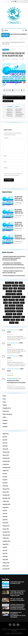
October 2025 (6, 464)
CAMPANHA (22, 285)
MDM (10, 302)
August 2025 (6, 470)
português (5, 49)
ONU (6, 305)
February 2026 (6, 452)
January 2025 (6, 492)
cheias (15, 288)
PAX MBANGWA (19, 308)
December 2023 (6, 532)
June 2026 (5, 440)
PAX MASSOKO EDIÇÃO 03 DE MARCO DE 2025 (19, 198)
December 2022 (6, 569)
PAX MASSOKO (19, 305)
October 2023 (6, 538)
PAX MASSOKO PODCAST (9, 308)
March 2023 (5, 559)
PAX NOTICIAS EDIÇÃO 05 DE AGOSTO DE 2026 (14, 268)
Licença (8, 633)
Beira (16, 282)
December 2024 (6, 495)
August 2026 (6, 433)
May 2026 (5, 443)
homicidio (21, 299)
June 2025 (5, 476)
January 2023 (6, 565)
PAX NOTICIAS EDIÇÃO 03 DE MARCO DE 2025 (19, 211)
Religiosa (5, 423)
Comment (6, 138)
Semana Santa (6, 319)
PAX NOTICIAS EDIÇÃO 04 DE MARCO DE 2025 (19, 224)
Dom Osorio (19, 294)
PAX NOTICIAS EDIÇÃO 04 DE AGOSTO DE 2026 (14, 275)
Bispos (21, 282)
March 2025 (5, 486)
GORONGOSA (11, 299)
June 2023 (5, 550)
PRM (15, 314)
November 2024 (6, 498)
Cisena (4, 399)
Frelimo (23, 297)
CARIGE (10, 288)
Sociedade (5, 426)
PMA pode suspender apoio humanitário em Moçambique (17, 599)
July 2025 (5, 473)
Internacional (6, 411)
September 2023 (6, 541)
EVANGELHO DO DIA (16, 297)
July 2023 (5, 547)
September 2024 (6, 504)
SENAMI (12, 319)
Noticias (22, 302)
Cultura (4, 402)
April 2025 (5, 483)
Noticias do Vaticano (7, 414)
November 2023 (6, 535)
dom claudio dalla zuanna (10, 294)
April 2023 (5, 556)
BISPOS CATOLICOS (7, 285)
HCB (17, 299)
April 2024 (5, 519)
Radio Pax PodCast (16, 316)
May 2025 (5, 479)
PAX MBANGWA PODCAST (10, 311)
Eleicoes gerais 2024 (6, 297)
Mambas (5, 302)
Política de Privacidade (16, 633)
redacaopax (7, 59)
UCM (17, 322)
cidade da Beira (9, 291)
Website (5, 167)
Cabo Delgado (15, 285)
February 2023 (6, 562)
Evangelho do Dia (7, 408)
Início (3, 42)
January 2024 (6, 529)
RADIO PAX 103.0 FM (8, 101)
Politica (4, 417)
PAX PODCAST (9, 314)
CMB (15, 291)
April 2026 (5, 446)
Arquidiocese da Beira (9, 282)
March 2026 (5, 449)
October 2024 (6, 501)
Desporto (19, 291)
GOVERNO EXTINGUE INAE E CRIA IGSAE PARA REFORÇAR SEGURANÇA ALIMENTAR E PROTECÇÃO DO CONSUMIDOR (13, 258)
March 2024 (5, 522)
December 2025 (6, 458)
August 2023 (5, 544)
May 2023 (5, 553)
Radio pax (19, 314)
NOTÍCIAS (7, 42)
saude (23, 316)
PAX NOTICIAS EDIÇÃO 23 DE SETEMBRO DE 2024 (17, 582)
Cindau (4, 396)
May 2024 (5, 516)
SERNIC (17, 319)
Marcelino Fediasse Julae (12, 378)
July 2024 (5, 510)
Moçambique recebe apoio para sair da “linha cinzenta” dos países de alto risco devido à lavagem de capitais (17, 593)
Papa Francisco (12, 305)
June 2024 (5, 513)
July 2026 (5, 436)
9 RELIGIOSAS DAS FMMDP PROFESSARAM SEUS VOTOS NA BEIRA (16, 380)
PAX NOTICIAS (19, 311)
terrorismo (12, 322)
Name (5, 155)
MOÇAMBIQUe (16, 302)
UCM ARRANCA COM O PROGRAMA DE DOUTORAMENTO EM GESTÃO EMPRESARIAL (17, 615)
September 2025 (6, 467)
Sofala (22, 319)
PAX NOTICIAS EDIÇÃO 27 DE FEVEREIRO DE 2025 (20, 237)
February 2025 (6, 489)
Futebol (5, 299)
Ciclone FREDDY (21, 288)
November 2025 (6, 461)
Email (5, 161)
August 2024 (6, 507)
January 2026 (6, 455)
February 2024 (6, 525)
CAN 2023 (5, 288)
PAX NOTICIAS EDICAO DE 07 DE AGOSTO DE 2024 (13, 97)
